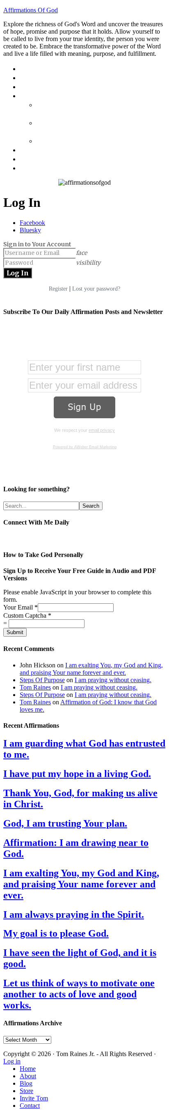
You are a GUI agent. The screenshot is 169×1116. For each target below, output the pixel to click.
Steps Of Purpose (42, 679)
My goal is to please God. (56, 933)
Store (26, 1090)
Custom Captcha (27, 615)
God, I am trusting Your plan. (65, 823)
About (28, 1075)
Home (28, 1068)
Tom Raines (35, 687)
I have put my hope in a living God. (77, 773)
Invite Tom (34, 1098)
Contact (30, 1105)
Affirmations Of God (30, 10)
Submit (15, 632)
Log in (12, 1061)
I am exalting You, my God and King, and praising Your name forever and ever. (91, 669)
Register (58, 289)
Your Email (20, 607)
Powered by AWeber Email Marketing (84, 447)
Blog (26, 1083)
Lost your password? (96, 289)
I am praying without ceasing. (113, 679)
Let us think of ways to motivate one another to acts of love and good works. (79, 994)
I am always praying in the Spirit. (73, 914)
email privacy (102, 430)
